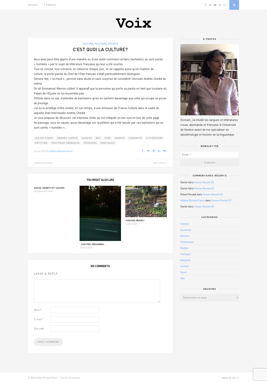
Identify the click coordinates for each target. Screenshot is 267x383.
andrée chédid (67, 138)
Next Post (159, 163)
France (120, 138)
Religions (185, 260)
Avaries (87, 138)
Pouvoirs (90, 142)
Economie (185, 229)
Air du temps (44, 138)
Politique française (66, 142)
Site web (39, 328)
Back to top (229, 378)
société (113, 43)
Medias (184, 248)
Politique (101, 43)
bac (98, 138)
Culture (88, 43)
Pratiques (108, 142)
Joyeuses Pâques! (134, 220)
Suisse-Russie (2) (204, 182)
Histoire (184, 235)
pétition (41, 142)
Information (187, 241)
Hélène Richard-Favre (60, 151)
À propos (50, 4)
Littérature (154, 138)
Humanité (135, 138)
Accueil (33, 4)
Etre (108, 138)
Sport (183, 272)
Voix (182, 278)
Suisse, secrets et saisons (49, 188)
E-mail (39, 319)
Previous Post (44, 163)
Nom (37, 309)
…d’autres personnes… (93, 244)
